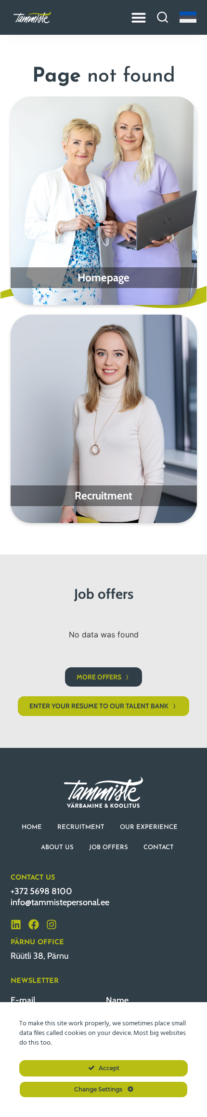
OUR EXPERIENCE (149, 827)
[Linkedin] (16, 924)
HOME (32, 827)
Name (117, 1000)
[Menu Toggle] (138, 17)
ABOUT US (57, 847)
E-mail (23, 1000)
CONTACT (158, 847)
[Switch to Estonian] (188, 17)
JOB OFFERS (108, 847)
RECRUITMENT (80, 827)
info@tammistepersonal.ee (60, 902)
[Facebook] (33, 924)
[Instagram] (51, 924)
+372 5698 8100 (41, 891)
